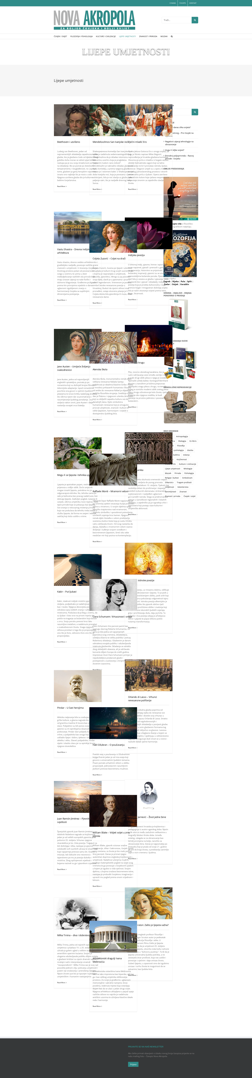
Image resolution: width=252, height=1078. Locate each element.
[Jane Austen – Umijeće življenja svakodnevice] (78, 345)
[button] (172, 36)
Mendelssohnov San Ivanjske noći (111, 141)
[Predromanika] (148, 448)
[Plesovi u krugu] (148, 341)
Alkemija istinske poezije (141, 580)
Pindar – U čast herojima (70, 707)
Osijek (175, 284)
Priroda (178, 473)
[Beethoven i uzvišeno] (78, 120)
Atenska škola (100, 369)
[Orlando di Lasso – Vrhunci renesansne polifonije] (148, 675)
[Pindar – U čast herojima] (78, 686)
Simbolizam (187, 478)
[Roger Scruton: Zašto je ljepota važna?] (148, 903)
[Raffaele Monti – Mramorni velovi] (113, 469)
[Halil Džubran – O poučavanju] (113, 723)
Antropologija (182, 436)
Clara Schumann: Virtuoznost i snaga (112, 616)
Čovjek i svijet (189, 496)
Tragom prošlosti (184, 482)
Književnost (182, 459)
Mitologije (188, 468)
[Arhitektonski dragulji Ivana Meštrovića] (113, 937)
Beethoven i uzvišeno (68, 141)
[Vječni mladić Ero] (148, 120)
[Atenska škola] (113, 348)
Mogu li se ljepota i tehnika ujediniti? (76, 475)
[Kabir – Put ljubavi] (78, 570)
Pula (183, 281)
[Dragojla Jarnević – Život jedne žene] (148, 795)
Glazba (190, 450)
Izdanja (186, 455)
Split (189, 281)
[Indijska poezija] (148, 233)
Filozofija (181, 445)
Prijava (133, 1064)
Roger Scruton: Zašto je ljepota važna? (148, 925)
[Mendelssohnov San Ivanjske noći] (113, 120)
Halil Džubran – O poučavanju (108, 744)
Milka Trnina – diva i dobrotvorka (74, 935)
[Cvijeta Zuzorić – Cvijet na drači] (113, 237)
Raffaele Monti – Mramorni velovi (110, 491)
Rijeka (175, 281)
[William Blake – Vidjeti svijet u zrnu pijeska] (113, 811)
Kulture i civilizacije (187, 464)
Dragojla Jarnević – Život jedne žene (147, 817)
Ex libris (193, 441)
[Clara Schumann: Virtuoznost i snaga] (113, 595)
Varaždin (184, 284)
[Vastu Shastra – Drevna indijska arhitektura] (78, 228)
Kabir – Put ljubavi (67, 591)
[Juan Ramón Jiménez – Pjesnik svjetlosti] (78, 797)
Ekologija (182, 441)
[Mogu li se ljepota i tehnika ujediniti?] (78, 453)
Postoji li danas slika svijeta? (177, 127)
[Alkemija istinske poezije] (148, 559)
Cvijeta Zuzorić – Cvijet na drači (109, 258)
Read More (61, 186)
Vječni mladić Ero (137, 141)
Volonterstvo (182, 487)
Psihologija (189, 473)
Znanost (183, 491)
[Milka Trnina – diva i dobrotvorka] (78, 913)
